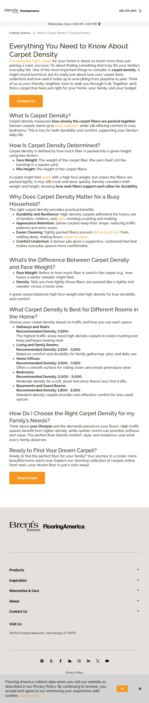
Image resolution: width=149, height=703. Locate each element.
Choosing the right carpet (30, 61)
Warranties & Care (24, 591)
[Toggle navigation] (140, 11)
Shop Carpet (27, 478)
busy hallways (67, 126)
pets (61, 219)
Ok (122, 688)
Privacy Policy (74, 672)
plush (46, 177)
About (14, 601)
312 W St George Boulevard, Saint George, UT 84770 (42, 633)
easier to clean (75, 237)
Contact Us (26, 101)
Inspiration (18, 580)
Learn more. (30, 696)
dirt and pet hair (107, 232)
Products (16, 570)
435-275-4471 (128, 10)
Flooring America (19, 32)
